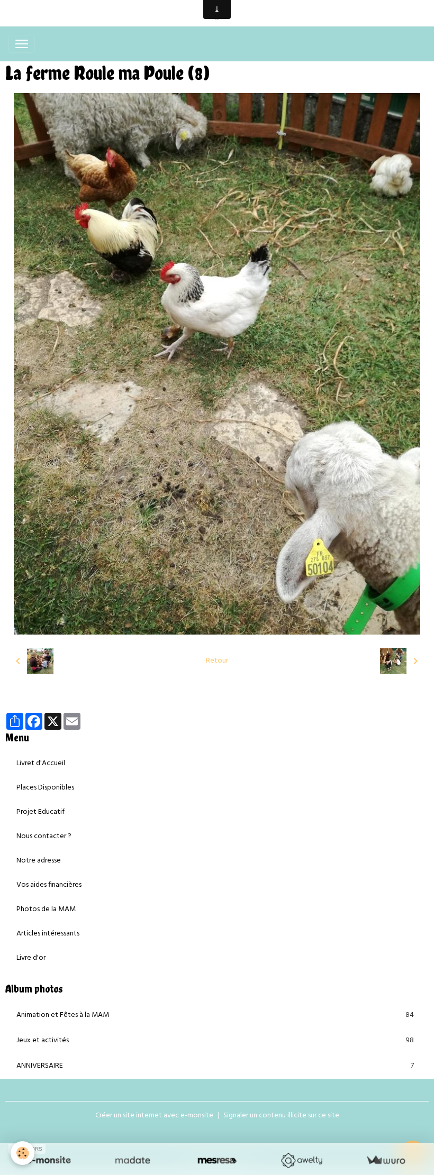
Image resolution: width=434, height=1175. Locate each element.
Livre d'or (31, 958)
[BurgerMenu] (21, 44)
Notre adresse (38, 861)
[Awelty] (301, 1160)
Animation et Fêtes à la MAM (215, 1015)
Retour (217, 661)
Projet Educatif (40, 812)
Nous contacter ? (43, 836)
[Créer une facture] (385, 1160)
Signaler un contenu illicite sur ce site (281, 1115)
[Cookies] (22, 1153)
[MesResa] (217, 1160)
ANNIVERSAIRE (215, 1066)
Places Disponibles (45, 788)
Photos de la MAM (46, 909)
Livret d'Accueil (40, 763)
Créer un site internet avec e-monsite (154, 1115)
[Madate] (132, 1160)
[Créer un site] (48, 1160)
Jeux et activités (215, 1040)
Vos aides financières (49, 885)
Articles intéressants (47, 934)
